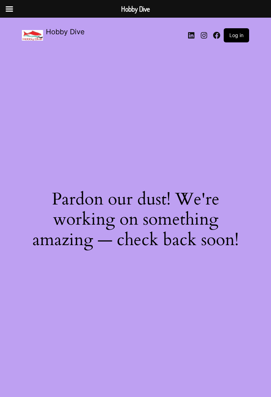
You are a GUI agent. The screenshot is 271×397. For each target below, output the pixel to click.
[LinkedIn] (191, 35)
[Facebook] (216, 35)
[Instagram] (204, 35)
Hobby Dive (65, 32)
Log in (236, 35)
